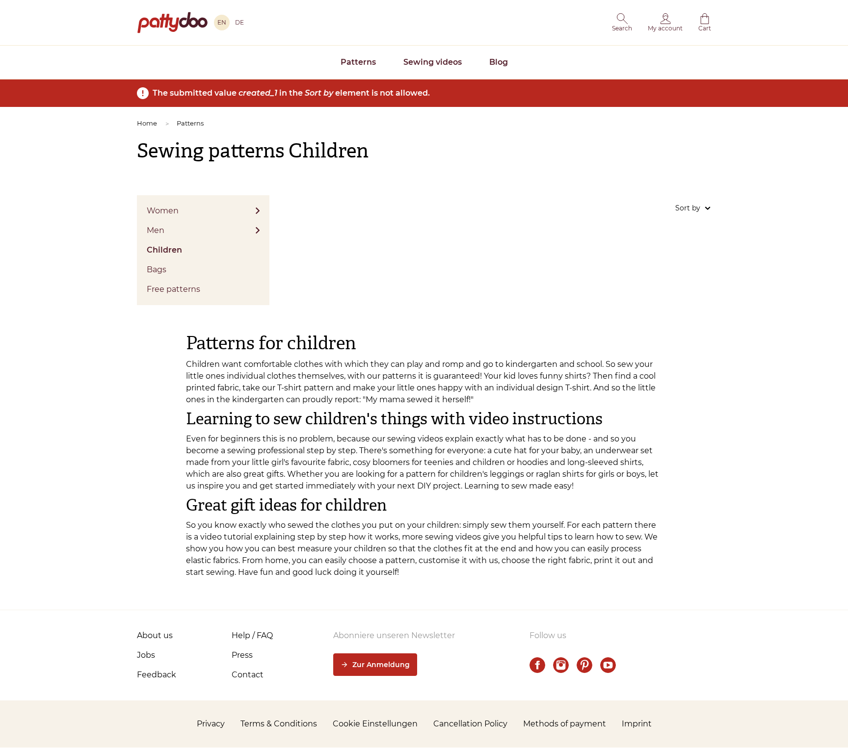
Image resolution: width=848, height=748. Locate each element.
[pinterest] (584, 665)
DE (239, 22)
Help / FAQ (252, 635)
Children (164, 250)
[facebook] (537, 665)
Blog (498, 62)
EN (221, 22)
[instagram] (561, 665)
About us (155, 635)
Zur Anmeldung (381, 664)
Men (155, 230)
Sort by (687, 208)
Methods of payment (564, 723)
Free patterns (173, 289)
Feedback (156, 674)
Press (242, 655)
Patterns (358, 62)
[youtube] (608, 665)
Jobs (146, 655)
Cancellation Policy (470, 723)
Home (147, 123)
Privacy (211, 723)
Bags (156, 269)
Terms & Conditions (278, 723)
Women (163, 210)
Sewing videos (432, 62)
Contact (248, 674)
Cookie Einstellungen (375, 723)
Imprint (637, 723)
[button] (622, 22)
